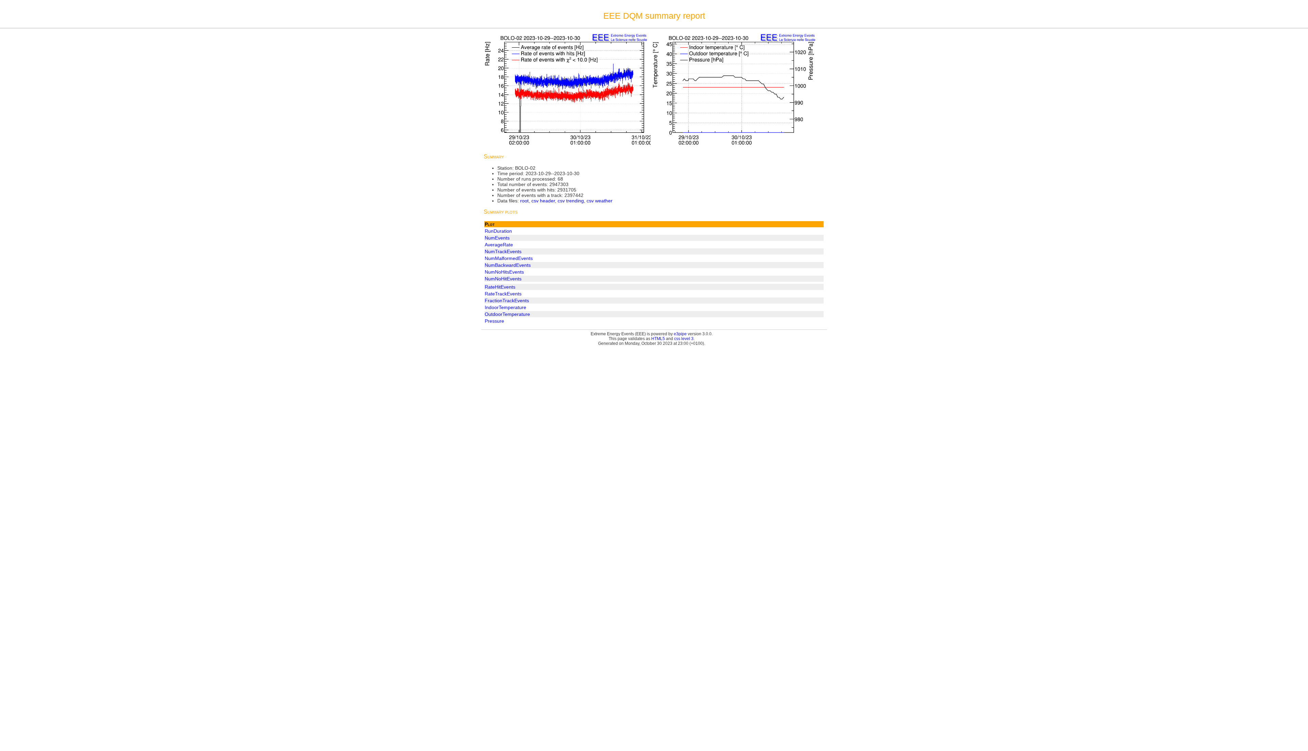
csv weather (599, 200)
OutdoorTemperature (507, 314)
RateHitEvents (500, 287)
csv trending (571, 200)
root (524, 200)
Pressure (494, 321)
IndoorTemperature (505, 307)
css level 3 (684, 338)
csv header (543, 200)
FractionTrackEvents (507, 300)
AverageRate (499, 244)
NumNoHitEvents (503, 278)
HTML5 (658, 338)
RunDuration (498, 231)
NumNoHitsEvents (504, 272)
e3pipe (680, 334)
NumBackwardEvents (508, 265)
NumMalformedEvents (509, 258)
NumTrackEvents (503, 251)
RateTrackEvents (503, 293)
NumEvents (497, 238)
